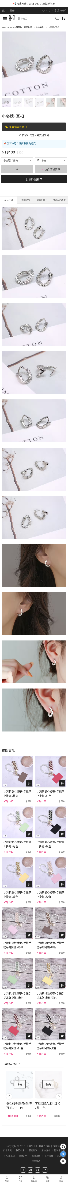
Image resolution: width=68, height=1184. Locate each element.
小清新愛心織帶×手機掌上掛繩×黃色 (17, 894)
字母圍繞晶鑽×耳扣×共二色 (47, 1105)
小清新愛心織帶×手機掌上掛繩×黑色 (50, 844)
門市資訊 (7, 1150)
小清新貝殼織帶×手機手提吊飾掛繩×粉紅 (17, 945)
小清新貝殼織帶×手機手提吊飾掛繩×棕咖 (50, 945)
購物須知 (45, 1150)
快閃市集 (20, 1150)
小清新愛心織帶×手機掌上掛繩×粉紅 (50, 894)
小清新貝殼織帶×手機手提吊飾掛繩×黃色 (50, 995)
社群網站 (36, 1160)
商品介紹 (8, 199)
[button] (9, 1096)
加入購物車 (35, 179)
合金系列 (40, 27)
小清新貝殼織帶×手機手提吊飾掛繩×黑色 (50, 1046)
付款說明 (10, 1155)
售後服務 (36, 1155)
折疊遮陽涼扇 (17, 127)
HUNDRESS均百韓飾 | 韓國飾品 (17, 27)
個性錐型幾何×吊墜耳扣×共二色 (19, 1105)
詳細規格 (25, 199)
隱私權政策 (59, 1150)
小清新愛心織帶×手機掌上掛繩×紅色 (50, 793)
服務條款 (33, 1150)
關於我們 (48, 1155)
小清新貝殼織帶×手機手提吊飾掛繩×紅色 (17, 1046)
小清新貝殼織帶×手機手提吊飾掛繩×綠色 (17, 995)
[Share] (63, 1154)
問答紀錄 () (42, 199)
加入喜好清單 (52, 169)
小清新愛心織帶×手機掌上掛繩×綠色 (17, 844)
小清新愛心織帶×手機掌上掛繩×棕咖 (17, 793)
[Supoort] (63, 1146)
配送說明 (23, 1155)
